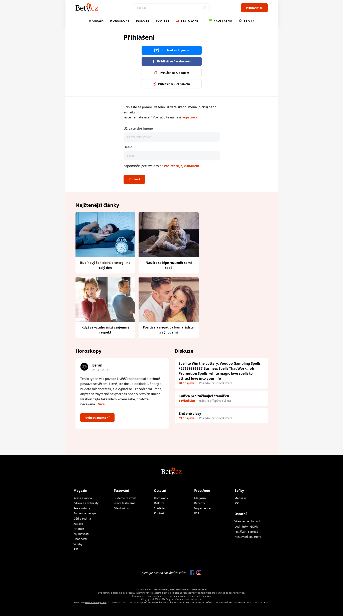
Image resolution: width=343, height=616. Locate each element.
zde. (209, 595)
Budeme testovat (125, 498)
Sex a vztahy (81, 508)
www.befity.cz (199, 589)
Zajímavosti (81, 534)
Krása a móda (82, 498)
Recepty (199, 503)
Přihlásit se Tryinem (175, 50)
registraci (189, 117)
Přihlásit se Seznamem (174, 84)
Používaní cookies (246, 532)
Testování (189, 20)
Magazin (240, 498)
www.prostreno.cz (179, 589)
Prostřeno (222, 20)
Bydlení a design (84, 513)
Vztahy (77, 544)
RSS (75, 549)
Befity (248, 20)
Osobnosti (80, 539)
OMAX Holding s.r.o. (96, 602)
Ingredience (202, 508)
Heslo (128, 147)
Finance (78, 529)
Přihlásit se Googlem (174, 72)
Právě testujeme (124, 503)
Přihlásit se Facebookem (173, 61)
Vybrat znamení (97, 418)
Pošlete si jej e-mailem (181, 166)
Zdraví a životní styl (86, 503)
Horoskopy (120, 20)
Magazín (96, 20)
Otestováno (121, 508)
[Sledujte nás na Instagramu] (197, 573)
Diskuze (142, 20)
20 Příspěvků (187, 383)
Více (101, 404)
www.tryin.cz (161, 589)
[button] (205, 7)
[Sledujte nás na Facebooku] (191, 573)
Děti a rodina (82, 518)
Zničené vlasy (190, 413)
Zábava (78, 524)
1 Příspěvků (187, 401)
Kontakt (159, 513)
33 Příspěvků (187, 418)
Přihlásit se (254, 8)
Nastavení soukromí (247, 537)
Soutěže (162, 20)
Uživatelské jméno (138, 128)
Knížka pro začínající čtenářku (204, 396)
